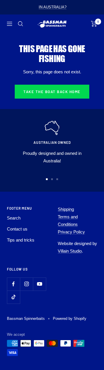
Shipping (66, 209)
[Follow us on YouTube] (39, 284)
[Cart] (94, 24)
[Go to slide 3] (57, 179)
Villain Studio (70, 251)
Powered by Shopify (69, 318)
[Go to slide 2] (52, 179)
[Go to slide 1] (47, 179)
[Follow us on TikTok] (13, 297)
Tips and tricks (20, 239)
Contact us (17, 228)
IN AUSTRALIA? (52, 7)
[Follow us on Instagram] (26, 284)
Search (14, 217)
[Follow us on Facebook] (13, 284)
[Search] (20, 23)
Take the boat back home (52, 91)
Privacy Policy (71, 231)
